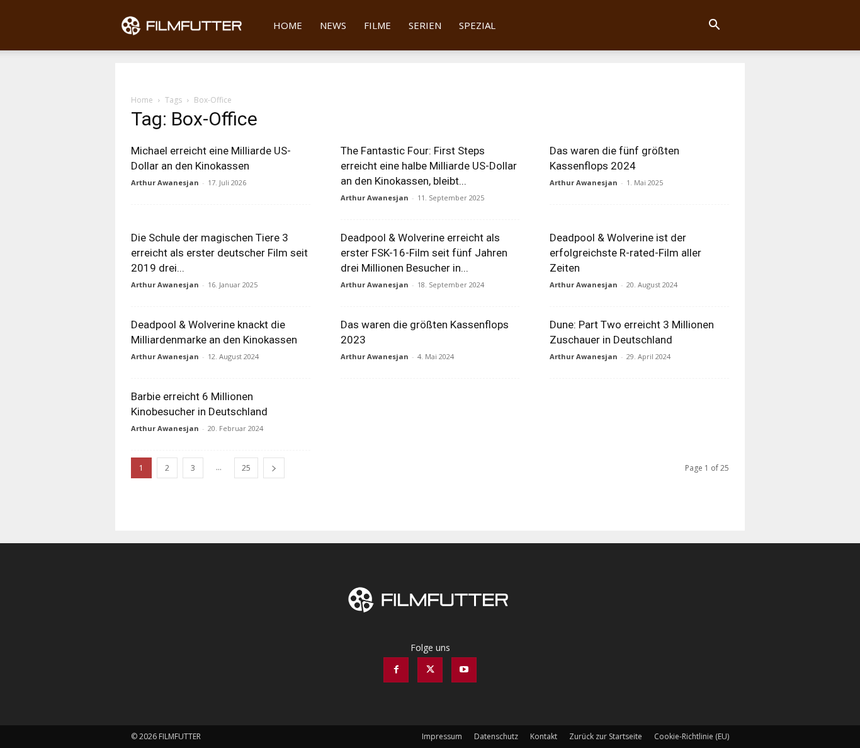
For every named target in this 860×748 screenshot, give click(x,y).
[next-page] (274, 467)
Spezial (477, 25)
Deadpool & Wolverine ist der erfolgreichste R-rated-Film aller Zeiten (625, 252)
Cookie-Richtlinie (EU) (691, 736)
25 (246, 468)
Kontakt (543, 736)
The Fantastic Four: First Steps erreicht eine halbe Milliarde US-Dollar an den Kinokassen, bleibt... (429, 165)
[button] (714, 26)
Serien (425, 25)
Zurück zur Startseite (605, 736)
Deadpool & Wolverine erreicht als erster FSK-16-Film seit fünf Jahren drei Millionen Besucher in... (424, 252)
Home (287, 25)
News (333, 25)
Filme (377, 25)
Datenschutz (496, 736)
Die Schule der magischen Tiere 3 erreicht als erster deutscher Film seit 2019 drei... (219, 252)
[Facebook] (396, 669)
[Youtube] (464, 669)
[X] (430, 669)
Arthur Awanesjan (165, 182)
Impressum (442, 736)
